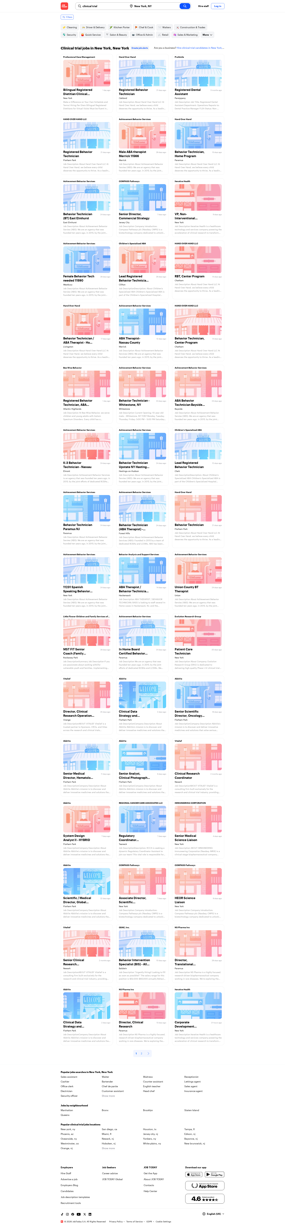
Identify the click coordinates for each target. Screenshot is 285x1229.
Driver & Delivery (95, 27)
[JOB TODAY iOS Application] (194, 1174)
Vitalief (66, 678)
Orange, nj (67, 1148)
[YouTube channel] (79, 1214)
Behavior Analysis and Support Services (139, 554)
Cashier (65, 1081)
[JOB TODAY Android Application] (214, 1174)
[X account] (84, 1214)
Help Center (150, 1191)
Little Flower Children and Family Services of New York (85, 617)
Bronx (105, 1110)
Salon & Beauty (118, 34)
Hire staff (203, 6)
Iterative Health (182, 181)
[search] (185, 6)
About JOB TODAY (154, 1179)
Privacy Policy (116, 1221)
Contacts (149, 1185)
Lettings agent (192, 1081)
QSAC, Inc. (124, 927)
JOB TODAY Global (112, 1179)
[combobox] (104, 6)
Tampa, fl (189, 1129)
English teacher (151, 1086)
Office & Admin (144, 34)
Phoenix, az (67, 1133)
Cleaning (72, 27)
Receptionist (191, 1076)
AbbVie (122, 678)
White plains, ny (152, 1143)
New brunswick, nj (194, 1143)
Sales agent (190, 1086)
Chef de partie (110, 1086)
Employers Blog (69, 1185)
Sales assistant (69, 1076)
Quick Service (93, 34)
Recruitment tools (71, 1203)
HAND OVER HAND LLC (75, 119)
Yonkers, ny (149, 1138)
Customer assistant (113, 1091)
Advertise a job (69, 1179)
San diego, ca (109, 1129)
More (206, 34)
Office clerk (67, 1086)
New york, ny (68, 1129)
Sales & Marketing (188, 34)
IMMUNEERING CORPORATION (190, 803)
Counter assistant (153, 1081)
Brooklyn (148, 1110)
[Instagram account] (67, 1214)
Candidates (67, 1191)
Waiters (166, 27)
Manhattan (67, 1110)
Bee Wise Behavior (72, 367)
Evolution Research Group (188, 616)
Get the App (150, 1173)
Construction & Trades (192, 27)
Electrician (66, 1091)
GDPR (149, 1221)
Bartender (107, 1081)
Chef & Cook (146, 27)
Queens (65, 1114)
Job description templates (75, 1197)
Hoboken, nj (108, 1143)
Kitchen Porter (122, 27)
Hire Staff (66, 1173)
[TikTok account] (62, 1214)
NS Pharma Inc (182, 927)
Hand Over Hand (127, 57)
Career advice (110, 1173)
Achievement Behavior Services (135, 119)
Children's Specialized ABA (132, 243)
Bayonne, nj (191, 1138)
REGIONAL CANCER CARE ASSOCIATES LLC (141, 803)
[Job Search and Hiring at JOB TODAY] (64, 6)
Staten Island (191, 1110)
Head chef (149, 1091)
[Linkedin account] (90, 1214)
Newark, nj (108, 1138)
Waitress (148, 1076)
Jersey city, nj (150, 1133)
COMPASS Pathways (129, 181)
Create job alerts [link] (140, 48)
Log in (217, 6)
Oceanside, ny (69, 1138)
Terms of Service (134, 1221)
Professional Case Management (79, 57)
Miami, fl (106, 1133)
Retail (165, 34)
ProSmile (179, 57)
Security (71, 34)
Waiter (105, 1076)
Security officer (69, 1095)
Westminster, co (70, 1143)
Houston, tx (149, 1129)
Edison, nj (189, 1133)
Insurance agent (193, 1091)
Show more (108, 1095)
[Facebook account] (72, 1214)
